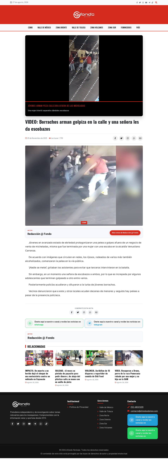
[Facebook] (137, 2)
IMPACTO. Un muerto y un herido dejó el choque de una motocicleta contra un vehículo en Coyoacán (37, 375)
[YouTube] (146, 2)
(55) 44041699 (137, 407)
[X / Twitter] (18, 424)
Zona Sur (112, 27)
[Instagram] (143, 2)
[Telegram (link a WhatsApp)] (35, 424)
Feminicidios (126, 27)
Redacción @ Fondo (40, 233)
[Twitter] (121, 138)
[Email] (140, 138)
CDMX (30, 27)
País (138, 27)
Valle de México (44, 27)
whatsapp (38, 325)
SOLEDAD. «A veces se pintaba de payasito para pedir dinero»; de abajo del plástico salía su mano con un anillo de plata (67, 376)
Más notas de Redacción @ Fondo (125, 233)
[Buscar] (156, 2)
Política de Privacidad (78, 407)
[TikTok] (152, 2)
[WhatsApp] (134, 138)
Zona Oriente (61, 27)
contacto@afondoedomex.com (144, 411)
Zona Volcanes (96, 27)
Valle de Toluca (78, 27)
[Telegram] (149, 2)
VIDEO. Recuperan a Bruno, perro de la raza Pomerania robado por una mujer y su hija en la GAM (127, 375)
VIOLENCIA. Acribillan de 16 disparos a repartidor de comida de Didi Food (97, 373)
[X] (140, 2)
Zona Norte (104, 415)
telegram (98, 325)
